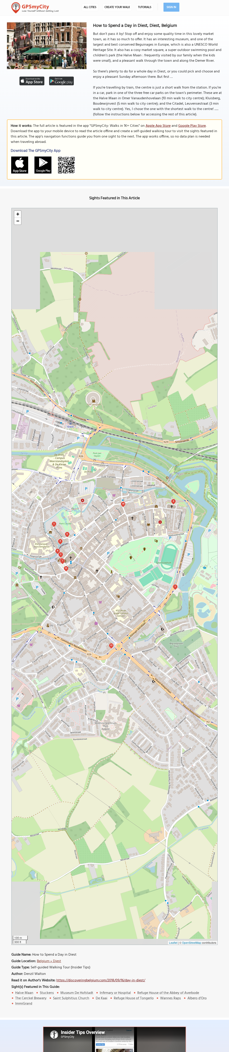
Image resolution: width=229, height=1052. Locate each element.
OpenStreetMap (191, 942)
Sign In (171, 7)
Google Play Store (192, 126)
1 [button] (175, 586)
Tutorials (144, 7)
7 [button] (62, 560)
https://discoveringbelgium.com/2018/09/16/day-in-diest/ (100, 980)
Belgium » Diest (49, 961)
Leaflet (173, 942)
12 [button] (111, 645)
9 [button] (60, 541)
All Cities (90, 7)
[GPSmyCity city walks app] (35, 7)
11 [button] (66, 568)
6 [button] (67, 534)
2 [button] (60, 554)
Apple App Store (158, 126)
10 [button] (123, 503)
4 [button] (173, 501)
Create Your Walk (117, 7)
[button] (17, 214)
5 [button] (54, 523)
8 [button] (57, 550)
